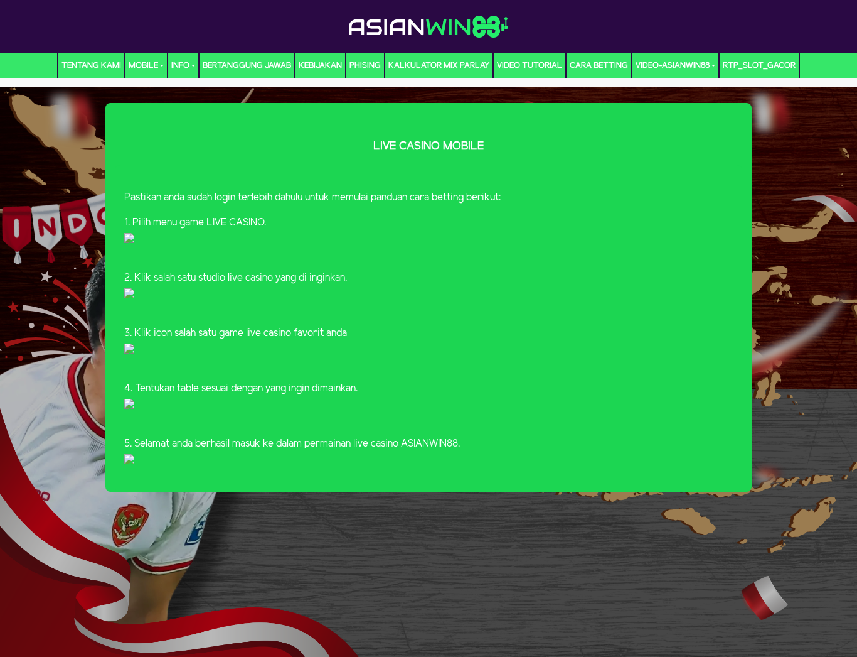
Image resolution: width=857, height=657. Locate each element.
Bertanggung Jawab (247, 65)
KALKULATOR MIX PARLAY (438, 65)
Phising (365, 65)
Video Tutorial (529, 65)
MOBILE (143, 65)
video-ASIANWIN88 (673, 65)
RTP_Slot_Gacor (759, 65)
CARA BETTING (599, 65)
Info (180, 65)
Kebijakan (320, 65)
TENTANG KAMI (91, 65)
